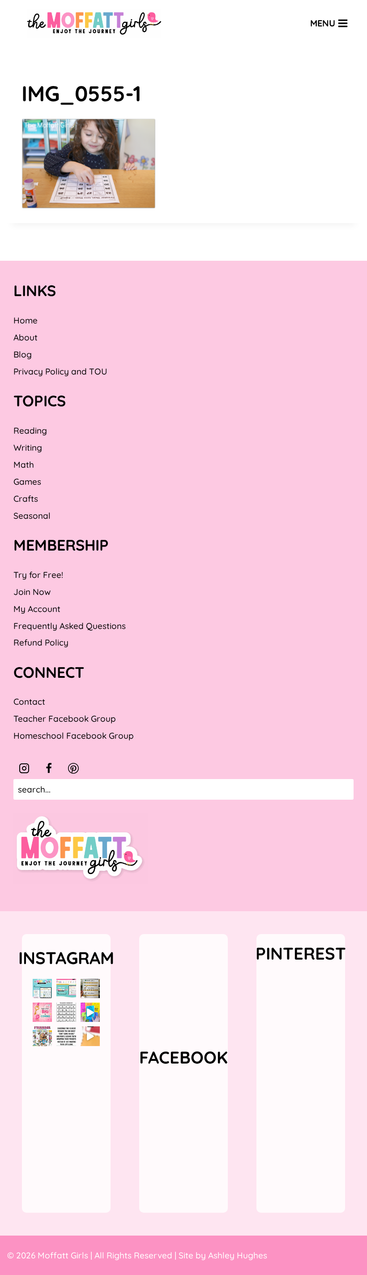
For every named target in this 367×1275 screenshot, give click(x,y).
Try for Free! (38, 574)
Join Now (32, 591)
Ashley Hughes (237, 1255)
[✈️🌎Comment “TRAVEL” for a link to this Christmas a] (90, 1036)
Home (25, 320)
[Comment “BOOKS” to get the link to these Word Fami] (90, 1012)
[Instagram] (24, 768)
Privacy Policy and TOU (60, 371)
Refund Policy (40, 642)
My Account (36, 608)
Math (23, 464)
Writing (27, 447)
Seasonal (32, 515)
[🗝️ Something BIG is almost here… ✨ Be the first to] (42, 1012)
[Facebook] (49, 768)
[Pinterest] (73, 768)
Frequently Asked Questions (69, 625)
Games (27, 481)
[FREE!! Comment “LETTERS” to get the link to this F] (90, 988)
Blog (22, 354)
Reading (30, 430)
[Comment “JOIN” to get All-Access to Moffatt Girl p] (66, 988)
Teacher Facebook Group (64, 718)
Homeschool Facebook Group (73, 735)
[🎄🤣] (66, 1036)
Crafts (25, 498)
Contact (29, 701)
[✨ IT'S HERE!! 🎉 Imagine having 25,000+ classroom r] (42, 988)
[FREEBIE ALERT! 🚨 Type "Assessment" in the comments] (66, 1012)
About (25, 337)
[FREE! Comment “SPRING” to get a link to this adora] (42, 1036)
